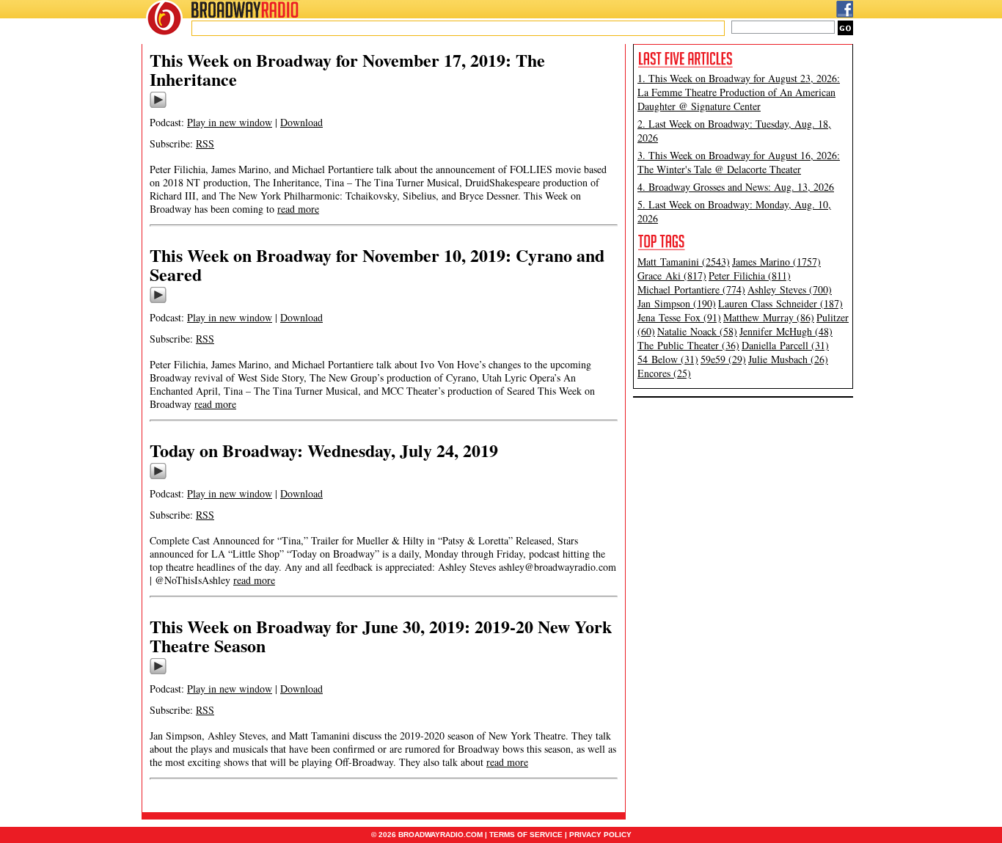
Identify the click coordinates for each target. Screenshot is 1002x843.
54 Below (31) (667, 359)
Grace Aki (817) (671, 275)
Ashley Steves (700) (789, 289)
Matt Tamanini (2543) (683, 262)
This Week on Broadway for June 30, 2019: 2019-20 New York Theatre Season (381, 635)
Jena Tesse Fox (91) (679, 317)
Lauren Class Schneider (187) (780, 303)
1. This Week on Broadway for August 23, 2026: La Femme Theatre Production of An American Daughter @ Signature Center (738, 92)
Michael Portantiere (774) (691, 289)
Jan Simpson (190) (676, 303)
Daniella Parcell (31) (785, 345)
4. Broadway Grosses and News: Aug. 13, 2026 (735, 187)
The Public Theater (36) (688, 345)
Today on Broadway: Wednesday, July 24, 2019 (324, 450)
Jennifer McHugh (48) (786, 331)
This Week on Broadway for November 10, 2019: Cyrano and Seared (377, 264)
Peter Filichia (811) (750, 275)
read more (298, 209)
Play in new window (229, 122)
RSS (205, 143)
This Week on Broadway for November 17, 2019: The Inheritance (347, 69)
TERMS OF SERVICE (526, 835)
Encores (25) (664, 373)
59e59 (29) (723, 359)
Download (301, 122)
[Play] (158, 106)
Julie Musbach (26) (788, 359)
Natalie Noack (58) (697, 331)
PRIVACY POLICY (600, 835)
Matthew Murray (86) (768, 317)
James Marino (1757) (776, 262)
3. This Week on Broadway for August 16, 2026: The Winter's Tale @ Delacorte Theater (738, 162)
